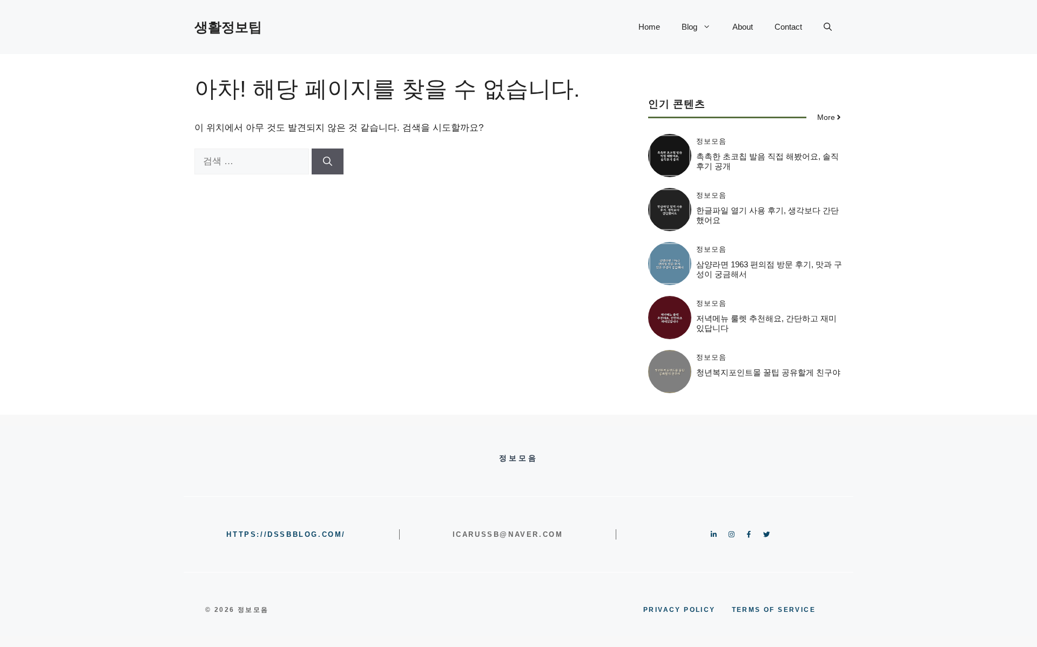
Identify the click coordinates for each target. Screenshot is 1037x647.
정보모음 (711, 141)
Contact (788, 26)
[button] (828, 27)
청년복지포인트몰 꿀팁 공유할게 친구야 (768, 372)
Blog (689, 26)
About (742, 26)
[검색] (328, 161)
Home (649, 26)
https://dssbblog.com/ (286, 534)
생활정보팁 (228, 27)
